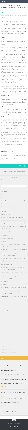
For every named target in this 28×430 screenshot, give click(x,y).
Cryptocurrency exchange (7, 281)
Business (4, 241)
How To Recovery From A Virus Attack (9, 194)
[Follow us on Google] (24, 166)
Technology (4, 334)
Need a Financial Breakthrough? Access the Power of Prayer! (6, 157)
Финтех (3, 343)
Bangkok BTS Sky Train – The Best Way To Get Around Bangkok (14, 197)
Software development (6, 328)
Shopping (4, 322)
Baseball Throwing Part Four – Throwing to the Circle (11, 398)
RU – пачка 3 (4, 319)
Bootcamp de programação (7, 238)
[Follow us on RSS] (26, 166)
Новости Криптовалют (7, 340)
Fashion (3, 304)
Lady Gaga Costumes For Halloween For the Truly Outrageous (14, 200)
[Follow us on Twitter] (20, 166)
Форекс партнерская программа (9, 352)
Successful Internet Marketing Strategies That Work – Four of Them (19, 157)
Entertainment (5, 301)
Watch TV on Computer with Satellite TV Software (11, 206)
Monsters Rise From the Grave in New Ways (10, 402)
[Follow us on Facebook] (22, 166)
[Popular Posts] (20, 365)
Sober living (4, 325)
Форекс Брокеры (5, 346)
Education (4, 284)
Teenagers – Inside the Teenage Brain (8, 411)
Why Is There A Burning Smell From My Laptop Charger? (12, 407)
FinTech (3, 307)
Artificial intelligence (6, 214)
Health (3, 313)
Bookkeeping (4, 235)
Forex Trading (5, 310)
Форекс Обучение (6, 349)
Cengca (3, 1)
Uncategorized (5, 337)
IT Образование (5, 316)
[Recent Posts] (7, 365)
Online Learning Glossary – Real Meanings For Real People (13, 203)
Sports (3, 331)
